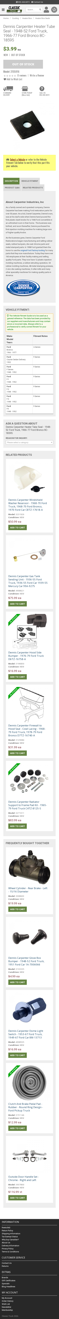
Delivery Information (10, 1245)
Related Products (33, 187)
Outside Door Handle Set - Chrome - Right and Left (23, 1178)
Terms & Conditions (10, 1252)
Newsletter (6, 1307)
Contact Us (38, 2)
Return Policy (7, 1230)
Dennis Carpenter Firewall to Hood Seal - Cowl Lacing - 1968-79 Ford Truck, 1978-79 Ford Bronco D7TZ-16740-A (27, 730)
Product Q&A (12, 187)
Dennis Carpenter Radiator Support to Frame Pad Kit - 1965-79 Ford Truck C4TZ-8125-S (27, 805)
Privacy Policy (7, 1249)
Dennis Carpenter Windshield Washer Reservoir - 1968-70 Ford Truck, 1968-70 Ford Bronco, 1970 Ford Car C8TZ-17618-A (27, 504)
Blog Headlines (8, 1286)
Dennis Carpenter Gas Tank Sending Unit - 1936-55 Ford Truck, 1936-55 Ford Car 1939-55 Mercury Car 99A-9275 (28, 581)
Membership (7, 1310)
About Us (6, 1242)
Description (11, 181)
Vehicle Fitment (29, 181)
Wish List (6, 1304)
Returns (5, 1266)
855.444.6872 (24, 2)
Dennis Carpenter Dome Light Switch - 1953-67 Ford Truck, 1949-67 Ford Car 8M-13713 (25, 1034)
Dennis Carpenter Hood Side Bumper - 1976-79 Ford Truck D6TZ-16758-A (26, 656)
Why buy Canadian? (10, 1239)
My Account (7, 1298)
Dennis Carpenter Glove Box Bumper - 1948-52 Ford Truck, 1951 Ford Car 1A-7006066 (26, 961)
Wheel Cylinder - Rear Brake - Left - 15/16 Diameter (27, 889)
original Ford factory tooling (32, 250)
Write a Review (37, 75)
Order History (7, 1301)
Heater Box (27, 18)
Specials (5, 1283)
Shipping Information (11, 1233)
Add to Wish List (14, 79)
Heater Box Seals (42, 18)
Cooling (15, 18)
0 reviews (21, 75)
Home (6, 18)
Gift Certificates (8, 1280)
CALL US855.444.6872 (44, 94)
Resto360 (6, 1227)
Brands (5, 1277)
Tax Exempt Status (10, 1236)
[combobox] (29, 442)
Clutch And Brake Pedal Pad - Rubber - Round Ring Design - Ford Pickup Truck (25, 1107)
